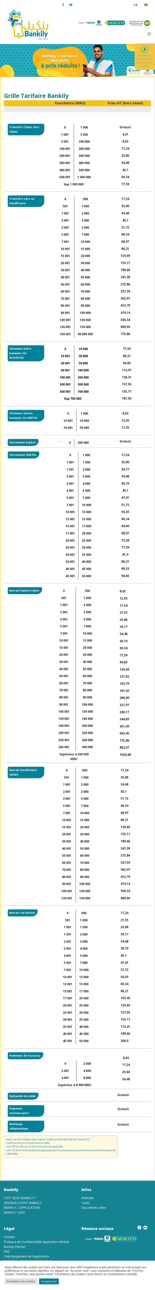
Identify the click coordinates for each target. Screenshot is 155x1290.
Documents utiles (93, 1208)
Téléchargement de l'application (26, 1256)
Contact (9, 1237)
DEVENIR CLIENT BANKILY (23, 1203)
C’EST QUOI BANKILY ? (20, 1198)
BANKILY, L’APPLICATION (22, 1208)
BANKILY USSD (14, 1212)
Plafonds (87, 1198)
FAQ (6, 1251)
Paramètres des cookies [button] (21, 1281)
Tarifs (85, 1203)
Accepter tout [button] (49, 1281)
